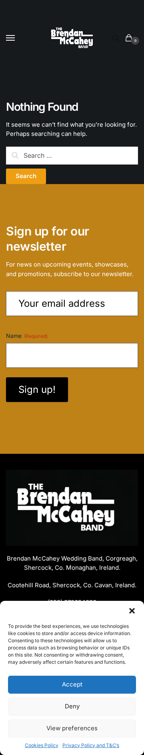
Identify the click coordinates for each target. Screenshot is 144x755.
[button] (132, 611)
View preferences (72, 728)
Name (27, 335)
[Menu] (18, 38)
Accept (72, 684)
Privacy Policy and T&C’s (90, 745)
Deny (72, 706)
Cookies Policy (41, 745)
